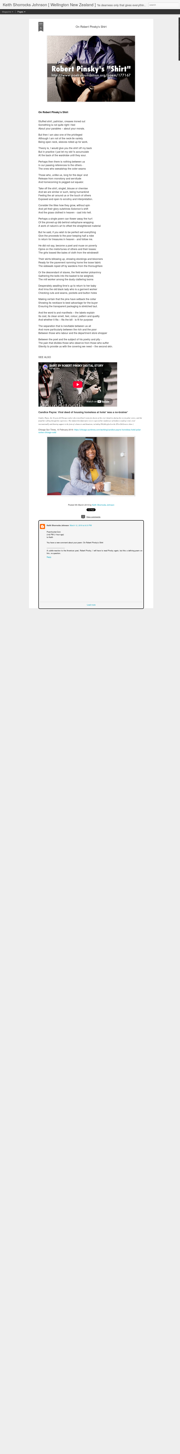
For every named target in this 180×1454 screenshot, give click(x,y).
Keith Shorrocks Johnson (103, 504)
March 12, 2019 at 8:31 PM (80, 525)
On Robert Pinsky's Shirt (91, 27)
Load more (91, 604)
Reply (48, 556)
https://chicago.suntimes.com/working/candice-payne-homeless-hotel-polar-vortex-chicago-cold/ (89, 431)
